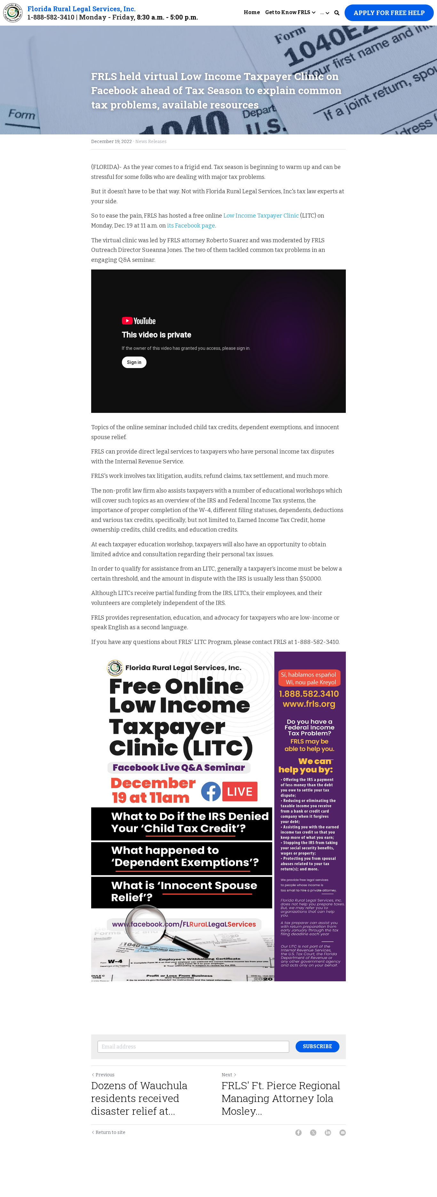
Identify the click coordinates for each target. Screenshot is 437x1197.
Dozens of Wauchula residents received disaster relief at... (139, 1098)
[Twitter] (313, 1132)
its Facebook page (191, 225)
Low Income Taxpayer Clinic (261, 215)
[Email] (342, 1132)
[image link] (12, 12)
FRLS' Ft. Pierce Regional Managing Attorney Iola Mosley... (281, 1098)
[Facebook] (298, 1132)
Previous (105, 1075)
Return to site (110, 1132)
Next (227, 1075)
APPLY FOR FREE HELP (389, 13)
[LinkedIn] (328, 1132)
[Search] (336, 13)
